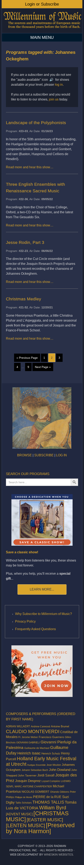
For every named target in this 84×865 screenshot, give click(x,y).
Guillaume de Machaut (36, 748)
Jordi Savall (45, 775)
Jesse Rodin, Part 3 (25, 242)
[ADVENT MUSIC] (19, 814)
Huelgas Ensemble (36, 765)
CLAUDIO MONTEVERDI (32, 731)
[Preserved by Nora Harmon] (40, 828)
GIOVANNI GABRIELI (28, 742)
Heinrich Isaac (29, 753)
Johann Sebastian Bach (35, 770)
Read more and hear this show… (29, 167)
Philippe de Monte (23, 797)
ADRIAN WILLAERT (18, 726)
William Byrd (52, 807)
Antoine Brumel (60, 726)
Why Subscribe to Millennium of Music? (43, 614)
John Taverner (27, 775)
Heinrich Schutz (50, 753)
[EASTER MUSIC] (45, 819)
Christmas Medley (23, 298)
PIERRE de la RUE (47, 797)
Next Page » (43, 367)
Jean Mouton (53, 765)
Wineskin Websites (58, 854)
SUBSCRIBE (44, 455)
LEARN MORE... (42, 589)
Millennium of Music (42, 21)
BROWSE (24, 455)
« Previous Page (27, 357)
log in (59, 84)
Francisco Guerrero (51, 737)
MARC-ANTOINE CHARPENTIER (33, 786)
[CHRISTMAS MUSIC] (37, 816)
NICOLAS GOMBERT (35, 791)
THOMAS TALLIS (48, 802)
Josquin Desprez (28, 781)
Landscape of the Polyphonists (36, 122)
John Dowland (59, 770)
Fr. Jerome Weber (28, 737)
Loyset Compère (51, 781)
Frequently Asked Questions (35, 629)
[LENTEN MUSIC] (25, 825)
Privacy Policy (25, 621)
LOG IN (61, 455)
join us (54, 99)
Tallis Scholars (23, 803)
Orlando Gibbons (59, 792)
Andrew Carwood (40, 726)
